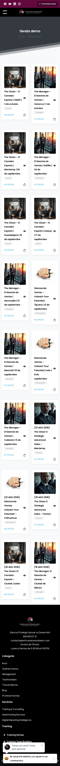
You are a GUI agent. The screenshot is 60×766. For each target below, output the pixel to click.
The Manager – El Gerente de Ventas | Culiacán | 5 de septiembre (12, 436)
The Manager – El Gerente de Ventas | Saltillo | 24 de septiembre (43, 165)
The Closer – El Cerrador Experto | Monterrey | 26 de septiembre (12, 165)
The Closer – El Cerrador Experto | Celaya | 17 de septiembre (43, 231)
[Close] (54, 758)
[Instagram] (19, 3)
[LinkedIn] (14, 3)
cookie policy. (17, 760)
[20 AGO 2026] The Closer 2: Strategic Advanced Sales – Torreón (42, 505)
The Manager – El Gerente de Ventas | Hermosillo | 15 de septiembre (12, 296)
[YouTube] (10, 3)
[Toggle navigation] (5, 12)
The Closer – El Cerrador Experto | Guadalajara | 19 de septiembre (13, 231)
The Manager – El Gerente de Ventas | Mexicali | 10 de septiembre (12, 366)
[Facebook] (5, 3)
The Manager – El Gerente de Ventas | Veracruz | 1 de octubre (42, 100)
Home (21, 36)
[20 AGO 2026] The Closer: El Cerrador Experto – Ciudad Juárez (12, 575)
